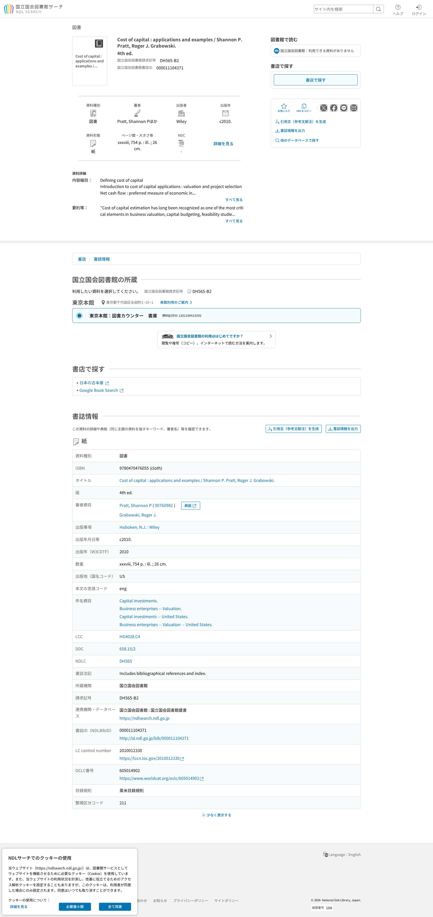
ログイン (419, 13)
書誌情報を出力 (292, 130)
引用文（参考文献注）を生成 (303, 121)
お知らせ (160, 900)
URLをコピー (303, 111)
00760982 (164, 505)
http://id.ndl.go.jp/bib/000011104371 (154, 738)
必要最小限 (75, 906)
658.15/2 (128, 649)
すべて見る (234, 199)
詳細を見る (223, 143)
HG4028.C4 (130, 636)
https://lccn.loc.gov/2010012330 (150, 758)
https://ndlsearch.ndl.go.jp (144, 718)
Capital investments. (139, 601)
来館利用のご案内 (174, 302)
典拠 (187, 505)
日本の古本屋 (91, 383)
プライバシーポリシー (190, 900)
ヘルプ (398, 13)
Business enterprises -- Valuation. (151, 608)
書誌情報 (102, 259)
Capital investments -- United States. (154, 616)
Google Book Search (99, 390)
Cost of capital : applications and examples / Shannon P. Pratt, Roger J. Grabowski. (197, 480)
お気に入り (284, 111)
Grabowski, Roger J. (138, 515)
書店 (82, 259)
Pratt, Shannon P (136, 505)
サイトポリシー (226, 900)
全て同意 (115, 906)
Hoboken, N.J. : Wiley (139, 527)
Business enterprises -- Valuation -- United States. (166, 624)
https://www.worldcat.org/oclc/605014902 (159, 778)
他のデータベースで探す (299, 140)
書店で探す (316, 80)
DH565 (126, 661)
